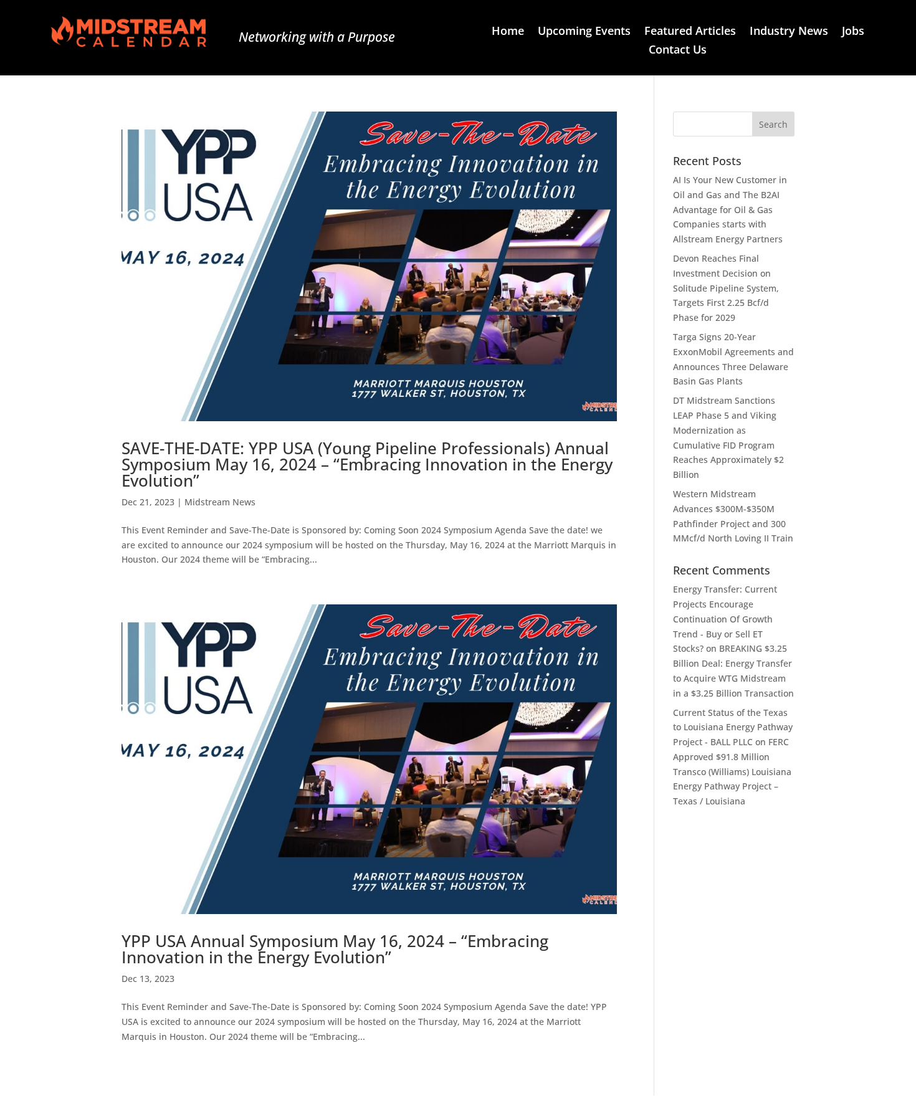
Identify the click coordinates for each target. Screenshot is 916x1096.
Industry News (789, 32)
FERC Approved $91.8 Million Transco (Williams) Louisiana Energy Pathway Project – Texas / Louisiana (732, 771)
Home (508, 32)
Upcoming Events (584, 32)
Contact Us (678, 51)
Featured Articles (690, 32)
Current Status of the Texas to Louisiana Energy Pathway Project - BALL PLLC (733, 727)
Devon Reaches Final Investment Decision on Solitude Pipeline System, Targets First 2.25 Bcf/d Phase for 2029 (726, 287)
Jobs (853, 32)
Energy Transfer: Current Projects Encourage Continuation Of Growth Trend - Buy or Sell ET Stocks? (725, 618)
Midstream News (219, 502)
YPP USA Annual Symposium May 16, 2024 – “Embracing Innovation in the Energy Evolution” (335, 949)
